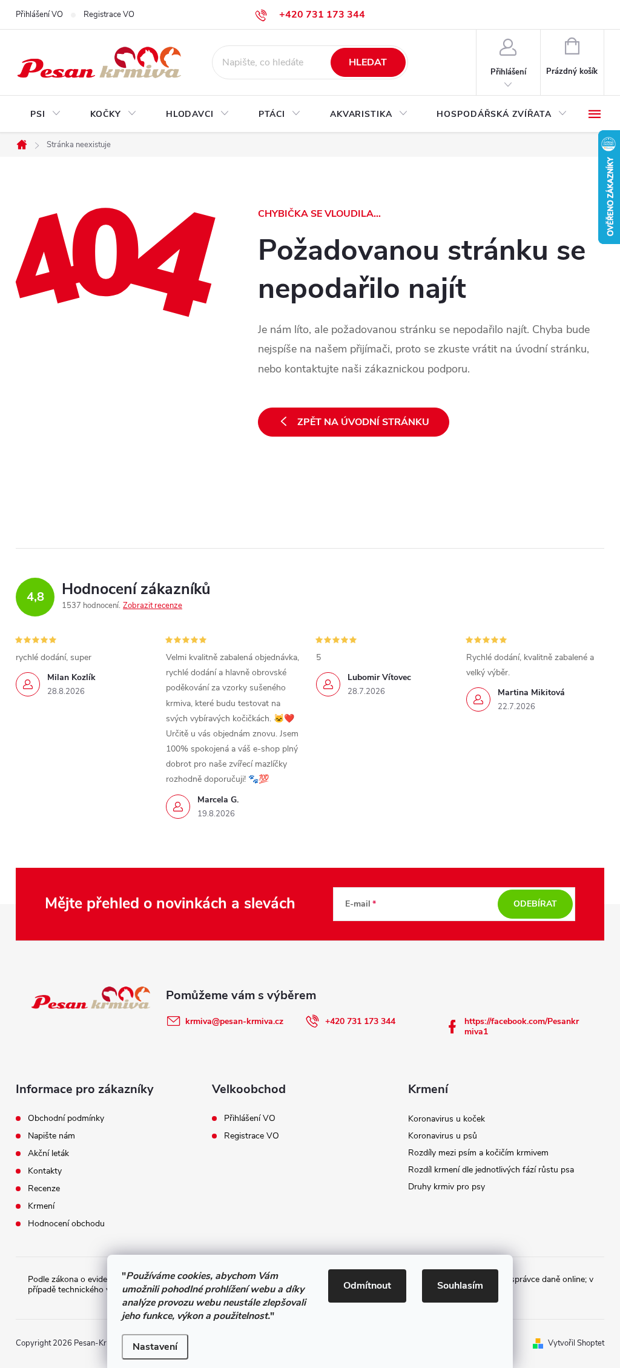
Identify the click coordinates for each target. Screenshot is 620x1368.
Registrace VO (109, 14)
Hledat (368, 62)
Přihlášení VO (39, 14)
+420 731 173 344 (360, 1021)
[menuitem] (46, 114)
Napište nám (51, 1136)
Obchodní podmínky (66, 1118)
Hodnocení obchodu (66, 1224)
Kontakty (45, 1171)
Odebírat (535, 904)
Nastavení (155, 1346)
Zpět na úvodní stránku (363, 422)
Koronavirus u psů (442, 1136)
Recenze (44, 1189)
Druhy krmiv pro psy (446, 1186)
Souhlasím (460, 1285)
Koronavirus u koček (446, 1119)
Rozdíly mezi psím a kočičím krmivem (478, 1152)
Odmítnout (367, 1285)
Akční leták (48, 1153)
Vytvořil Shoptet (576, 1343)
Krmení (41, 1206)
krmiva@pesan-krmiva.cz (234, 1021)
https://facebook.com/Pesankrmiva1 (521, 1026)
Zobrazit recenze (152, 605)
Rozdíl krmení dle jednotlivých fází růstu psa (491, 1169)
